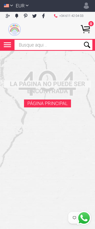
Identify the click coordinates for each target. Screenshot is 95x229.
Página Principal (47, 103)
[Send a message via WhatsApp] (84, 218)
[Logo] (14, 29)
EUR (20, 6)
